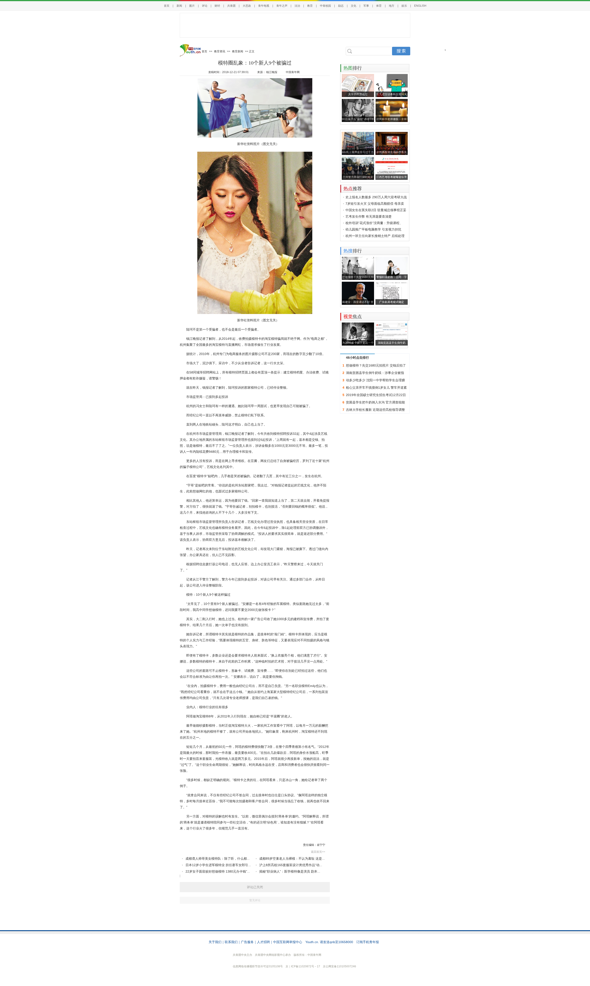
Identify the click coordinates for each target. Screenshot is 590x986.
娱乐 (404, 5)
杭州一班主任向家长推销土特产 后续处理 (374, 236)
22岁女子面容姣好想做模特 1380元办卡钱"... (218, 871)
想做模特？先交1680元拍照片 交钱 (358, 277)
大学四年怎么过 (358, 94)
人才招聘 (263, 942)
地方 (391, 5)
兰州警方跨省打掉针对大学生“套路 (358, 177)
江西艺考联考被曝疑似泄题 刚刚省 (391, 177)
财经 (217, 5)
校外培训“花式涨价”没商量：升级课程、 (374, 223)
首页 (166, 5)
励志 (341, 5)
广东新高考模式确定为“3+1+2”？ (391, 302)
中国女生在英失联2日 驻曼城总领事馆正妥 (375, 210)
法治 (297, 5)
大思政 (247, 5)
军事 (366, 5)
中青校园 (325, 5)
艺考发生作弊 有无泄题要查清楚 (368, 216)
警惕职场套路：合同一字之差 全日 (391, 277)
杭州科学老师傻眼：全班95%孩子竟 (391, 120)
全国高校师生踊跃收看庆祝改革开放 (391, 153)
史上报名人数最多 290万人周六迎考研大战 (376, 197)
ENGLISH (420, 5)
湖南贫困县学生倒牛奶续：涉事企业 (391, 343)
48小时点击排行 (357, 357)
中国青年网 (293, 72)
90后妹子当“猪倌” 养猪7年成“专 (358, 120)
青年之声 (281, 5)
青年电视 (263, 5)
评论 (204, 5)
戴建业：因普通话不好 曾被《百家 (357, 302)
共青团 (231, 5)
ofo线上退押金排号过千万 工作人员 (358, 153)
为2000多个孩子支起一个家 (358, 343)
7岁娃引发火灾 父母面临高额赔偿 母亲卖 (374, 203)
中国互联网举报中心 (287, 942)
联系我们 (231, 942)
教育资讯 (219, 51)
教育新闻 (237, 51)
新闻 (179, 5)
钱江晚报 (271, 72)
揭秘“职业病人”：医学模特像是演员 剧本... (289, 871)
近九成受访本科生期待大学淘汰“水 (391, 95)
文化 (353, 5)
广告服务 (247, 942)
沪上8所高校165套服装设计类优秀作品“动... (290, 865)
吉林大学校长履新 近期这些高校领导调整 (375, 410)
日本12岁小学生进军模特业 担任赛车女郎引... (218, 865)
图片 (192, 5)
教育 (310, 5)
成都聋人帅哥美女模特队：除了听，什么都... (218, 858)
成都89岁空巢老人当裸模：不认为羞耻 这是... (292, 858)
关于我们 (215, 942)
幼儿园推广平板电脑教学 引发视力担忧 (373, 229)
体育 (379, 5)
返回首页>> (318, 851)
